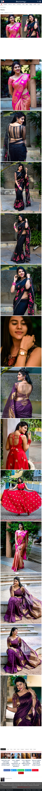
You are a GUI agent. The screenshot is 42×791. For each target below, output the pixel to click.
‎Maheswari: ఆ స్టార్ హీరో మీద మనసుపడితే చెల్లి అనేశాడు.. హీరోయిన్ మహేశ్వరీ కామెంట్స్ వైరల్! (36, 763)
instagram (22, 749)
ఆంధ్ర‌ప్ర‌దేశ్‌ (5, 4)
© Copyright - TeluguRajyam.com (6, 789)
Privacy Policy (28, 789)
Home (1, 7)
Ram (2, 12)
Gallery (15, 749)
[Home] (1, 4)
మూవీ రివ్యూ (19, 4)
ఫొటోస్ (35, 4)
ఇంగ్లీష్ (39, 4)
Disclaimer (39, 789)
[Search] (38, 1)
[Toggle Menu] (40, 1)
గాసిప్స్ (23, 4)
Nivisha (35, 749)
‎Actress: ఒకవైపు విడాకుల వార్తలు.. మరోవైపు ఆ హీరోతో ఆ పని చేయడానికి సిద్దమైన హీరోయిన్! (26, 763)
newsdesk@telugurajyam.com (23, 787)
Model (31, 749)
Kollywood (27, 749)
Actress (8, 749)
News (11, 749)
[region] (21, 48)
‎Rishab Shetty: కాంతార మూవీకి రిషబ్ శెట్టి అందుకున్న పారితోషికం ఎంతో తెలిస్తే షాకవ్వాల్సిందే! (5, 763)
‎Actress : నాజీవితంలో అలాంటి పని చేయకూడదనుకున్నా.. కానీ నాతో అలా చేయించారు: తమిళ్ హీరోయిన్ (16, 763)
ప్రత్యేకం (27, 4)
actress (18, 749)
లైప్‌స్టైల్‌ (31, 4)
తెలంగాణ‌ (10, 4)
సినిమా (14, 4)
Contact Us (34, 789)
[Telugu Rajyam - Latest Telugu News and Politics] (2, 1)
